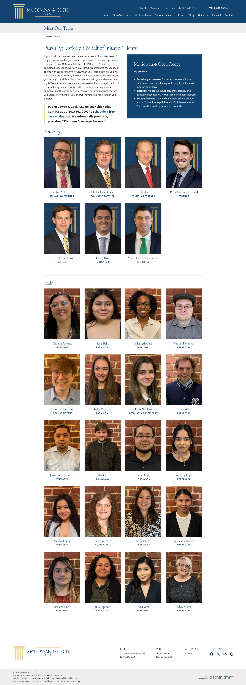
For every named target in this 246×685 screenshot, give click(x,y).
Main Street (129, 653)
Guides (202, 15)
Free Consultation (218, 8)
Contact (229, 15)
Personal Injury (163, 15)
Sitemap (58, 675)
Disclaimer (36, 675)
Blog (191, 15)
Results (181, 15)
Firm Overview (120, 15)
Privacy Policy (47, 675)
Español (216, 15)
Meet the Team (143, 15)
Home (105, 15)
